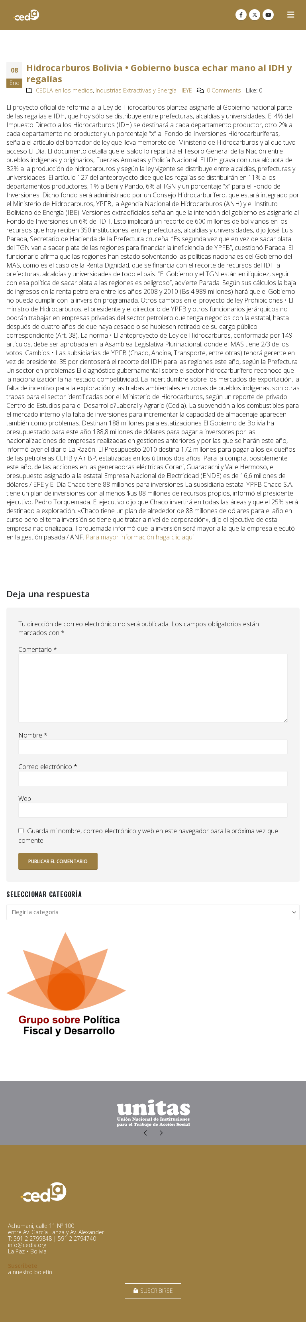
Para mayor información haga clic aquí (140, 537)
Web (24, 798)
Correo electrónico (47, 766)
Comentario (37, 649)
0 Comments (224, 90)
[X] (254, 14)
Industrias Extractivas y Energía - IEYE (144, 90)
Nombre (32, 735)
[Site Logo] (26, 15)
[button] (291, 15)
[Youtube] (268, 14)
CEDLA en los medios (64, 90)
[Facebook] (241, 14)
